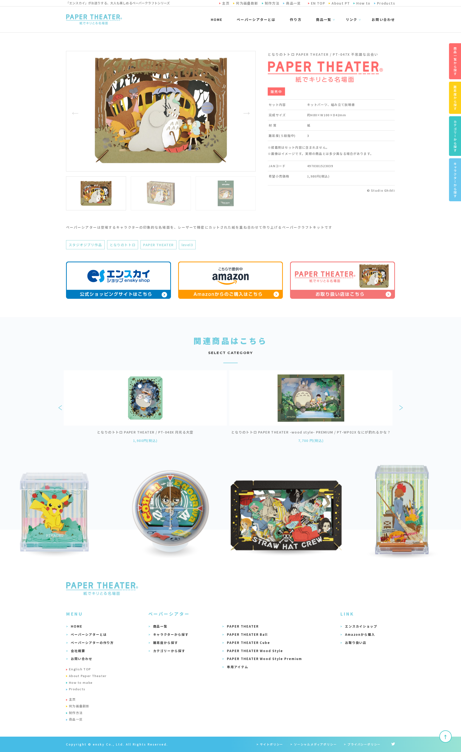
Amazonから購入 (360, 634)
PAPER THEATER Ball (247, 634)
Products (77, 689)
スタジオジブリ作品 (85, 244)
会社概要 (78, 650)
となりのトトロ (123, 244)
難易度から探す (165, 642)
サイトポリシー (271, 744)
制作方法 (76, 712)
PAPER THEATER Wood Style (255, 650)
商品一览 (76, 719)
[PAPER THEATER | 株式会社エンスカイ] (94, 19)
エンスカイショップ (361, 626)
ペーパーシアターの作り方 (92, 642)
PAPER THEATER (158, 244)
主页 (72, 699)
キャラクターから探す (171, 634)
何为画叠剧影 (79, 706)
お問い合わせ (383, 19)
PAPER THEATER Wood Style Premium (264, 658)
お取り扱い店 (356, 642)
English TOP (80, 669)
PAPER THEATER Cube (248, 642)
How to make (80, 682)
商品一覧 (160, 626)
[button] (75, 111)
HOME (216, 19)
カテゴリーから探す (169, 650)
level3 (187, 244)
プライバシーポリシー (364, 744)
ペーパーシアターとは (256, 19)
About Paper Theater (88, 675)
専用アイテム (237, 667)
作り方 (295, 19)
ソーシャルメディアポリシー (315, 744)
